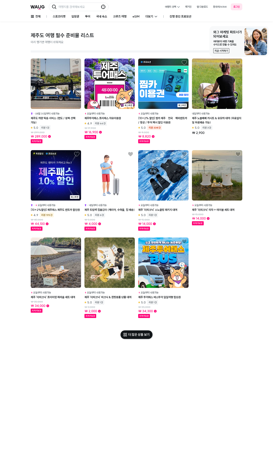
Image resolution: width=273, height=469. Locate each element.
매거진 (188, 6)
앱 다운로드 (202, 6)
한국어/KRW (220, 6)
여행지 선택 (170, 6)
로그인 (236, 6)
